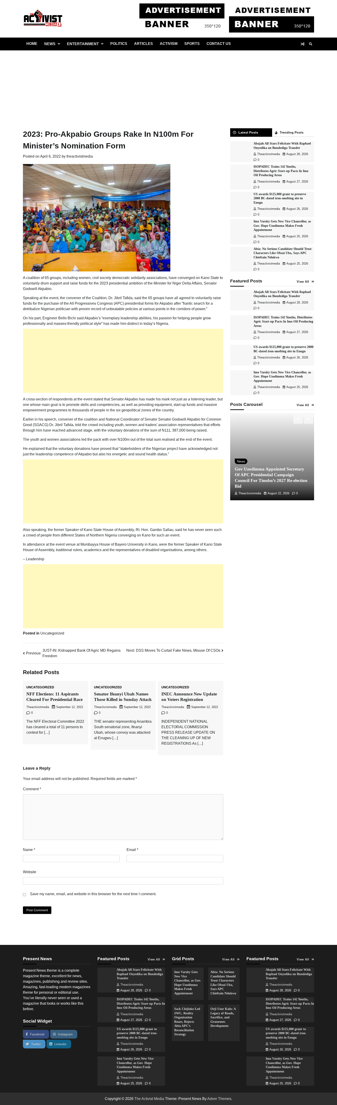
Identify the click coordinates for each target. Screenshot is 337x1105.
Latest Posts (248, 132)
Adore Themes (219, 1099)
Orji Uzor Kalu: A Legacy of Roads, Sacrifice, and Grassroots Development (223, 1017)
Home (31, 44)
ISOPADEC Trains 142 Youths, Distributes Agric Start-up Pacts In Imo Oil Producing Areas (281, 171)
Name (29, 850)
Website (29, 872)
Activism (168, 44)
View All (303, 281)
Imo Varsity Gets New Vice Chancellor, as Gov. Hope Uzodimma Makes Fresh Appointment (282, 225)
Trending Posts (292, 132)
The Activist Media (149, 1099)
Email (132, 850)
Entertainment (83, 44)
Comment (32, 789)
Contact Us (219, 44)
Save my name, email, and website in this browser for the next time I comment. (93, 894)
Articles (143, 44)
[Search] (310, 44)
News (49, 44)
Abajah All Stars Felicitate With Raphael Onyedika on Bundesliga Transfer (140, 974)
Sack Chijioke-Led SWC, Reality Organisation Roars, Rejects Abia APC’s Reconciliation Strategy (187, 1021)
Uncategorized (52, 633)
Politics (118, 44)
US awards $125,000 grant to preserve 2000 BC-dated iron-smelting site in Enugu (280, 198)
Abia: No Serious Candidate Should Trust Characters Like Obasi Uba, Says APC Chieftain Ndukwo (283, 253)
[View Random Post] (302, 44)
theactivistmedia (79, 156)
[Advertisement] (168, 85)
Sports (192, 44)
